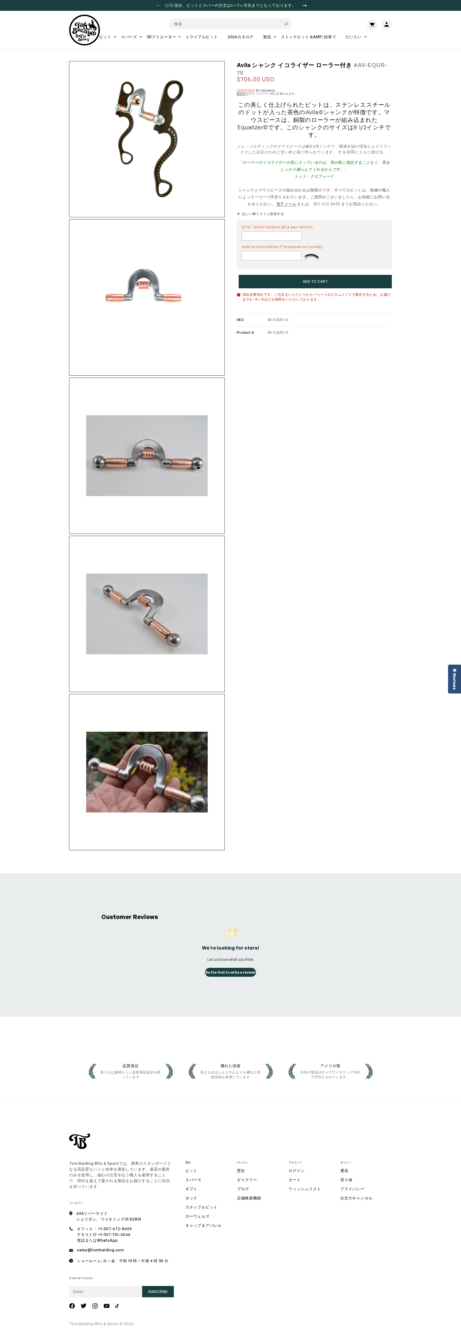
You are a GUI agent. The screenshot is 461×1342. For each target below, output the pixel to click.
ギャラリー (247, 1179)
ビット (191, 1170)
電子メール (286, 204)
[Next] (306, 5)
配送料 (241, 93)
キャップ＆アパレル (203, 1225)
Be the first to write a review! (230, 972)
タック (191, 1198)
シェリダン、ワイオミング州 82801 (108, 1219)
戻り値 (346, 1179)
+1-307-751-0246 (114, 1234)
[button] (105, 40)
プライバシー (352, 1188)
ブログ (243, 1188)
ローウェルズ (197, 1216)
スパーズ (193, 1179)
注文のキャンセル (356, 1198)
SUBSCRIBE (158, 1292)
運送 (344, 1170)
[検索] (286, 24)
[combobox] (230, 23)
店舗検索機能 (249, 1198)
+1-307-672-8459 (115, 1228)
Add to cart (315, 281)
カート (295, 1179)
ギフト (191, 1188)
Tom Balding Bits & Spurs (94, 1323)
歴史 (241, 1170)
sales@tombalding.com (100, 1249)
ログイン (297, 1170)
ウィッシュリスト (305, 1188)
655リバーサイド (92, 1213)
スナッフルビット (201, 1207)
